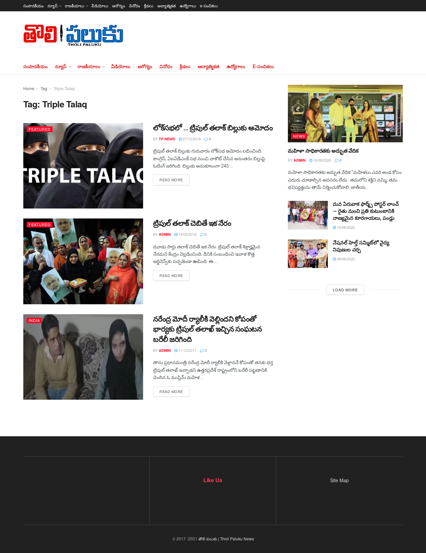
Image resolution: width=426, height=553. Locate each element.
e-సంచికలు (209, 5)
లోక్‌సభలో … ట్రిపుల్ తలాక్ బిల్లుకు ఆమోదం (213, 128)
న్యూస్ (53, 5)
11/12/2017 (186, 350)
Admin (165, 234)
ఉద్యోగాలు (188, 5)
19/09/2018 (186, 234)
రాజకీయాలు (74, 5)
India (34, 320)
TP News (167, 138)
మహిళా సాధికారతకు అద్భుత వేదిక (323, 151)
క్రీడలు (148, 5)
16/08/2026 (321, 160)
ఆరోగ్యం (118, 5)
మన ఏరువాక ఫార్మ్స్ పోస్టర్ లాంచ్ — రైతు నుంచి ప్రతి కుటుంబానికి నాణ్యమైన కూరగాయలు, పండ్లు (366, 211)
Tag (44, 88)
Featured (40, 129)
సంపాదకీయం (33, 5)
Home (28, 88)
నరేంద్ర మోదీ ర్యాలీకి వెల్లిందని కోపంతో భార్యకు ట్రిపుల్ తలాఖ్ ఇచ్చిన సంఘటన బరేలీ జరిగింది (207, 329)
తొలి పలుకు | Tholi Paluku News (226, 538)
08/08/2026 (345, 258)
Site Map (339, 480)
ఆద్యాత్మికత (166, 5)
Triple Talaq (64, 88)
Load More (345, 289)
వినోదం (134, 5)
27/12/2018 (191, 138)
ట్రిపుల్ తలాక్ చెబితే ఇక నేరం (192, 223)
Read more (171, 179)
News (299, 136)
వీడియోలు (100, 5)
